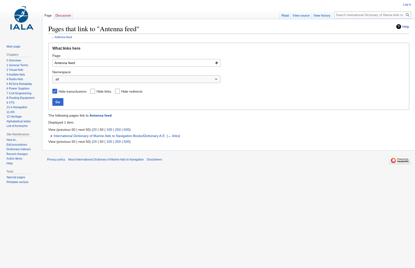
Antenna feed (63, 37)
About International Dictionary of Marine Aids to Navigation (106, 159)
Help (405, 27)
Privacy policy (56, 159)
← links (173, 136)
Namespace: (62, 72)
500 (126, 129)
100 (109, 129)
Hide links (104, 91)
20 (95, 129)
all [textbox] (57, 79)
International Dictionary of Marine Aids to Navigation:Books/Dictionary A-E (109, 136)
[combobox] (136, 63)
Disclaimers (154, 159)
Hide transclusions (72, 91)
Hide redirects (131, 91)
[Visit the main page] (21, 19)
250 (118, 129)
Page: (56, 56)
